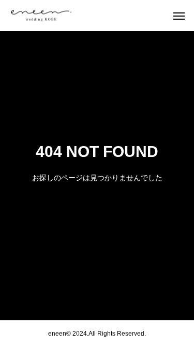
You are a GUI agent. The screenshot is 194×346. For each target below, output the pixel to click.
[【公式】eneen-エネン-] (62, 15)
